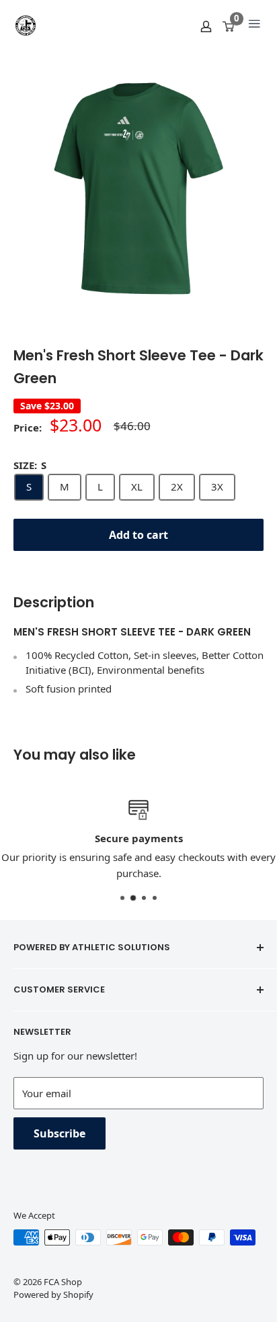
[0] (229, 25)
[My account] (206, 25)
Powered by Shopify (53, 1294)
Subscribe (59, 1133)
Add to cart (138, 534)
